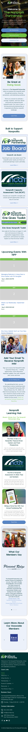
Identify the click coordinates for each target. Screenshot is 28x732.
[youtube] (7, 721)
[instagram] (9, 721)
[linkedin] (4, 721)
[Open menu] (26, 3)
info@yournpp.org (9, 712)
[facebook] (2, 721)
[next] (24, 639)
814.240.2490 (8, 710)
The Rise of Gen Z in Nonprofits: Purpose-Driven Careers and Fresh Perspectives (14, 442)
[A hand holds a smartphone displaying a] (14, 496)
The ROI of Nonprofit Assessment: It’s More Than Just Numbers (14, 475)
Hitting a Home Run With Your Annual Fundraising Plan (14, 507)
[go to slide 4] (15, 609)
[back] (4, 639)
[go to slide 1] (11, 609)
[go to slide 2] (12, 609)
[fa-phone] (2, 3)
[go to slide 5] (16, 609)
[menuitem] (14, 672)
